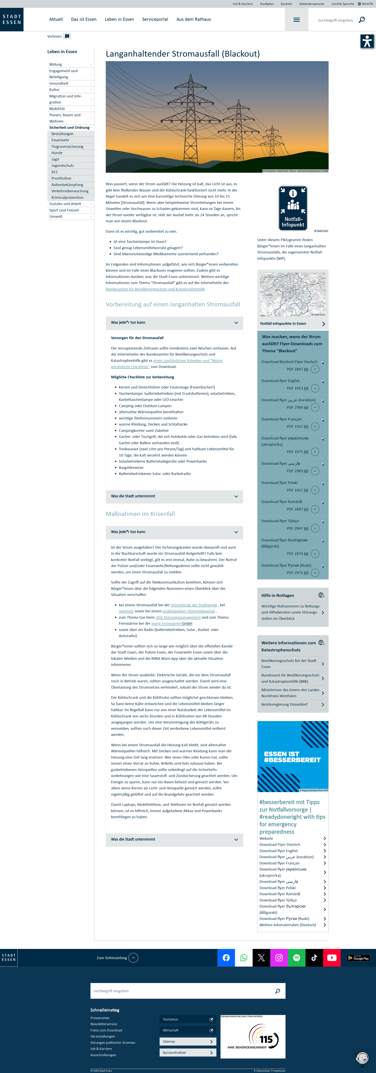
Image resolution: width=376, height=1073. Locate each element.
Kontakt (286, 4)
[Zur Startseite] (12, 19)
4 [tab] (224, 1052)
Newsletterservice (103, 1024)
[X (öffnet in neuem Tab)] (261, 958)
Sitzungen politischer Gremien (112, 1042)
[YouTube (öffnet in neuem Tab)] (332, 958)
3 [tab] (224, 1046)
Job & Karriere (243, 4)
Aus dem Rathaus (193, 19)
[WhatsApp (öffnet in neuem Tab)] (244, 958)
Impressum (279, 1070)
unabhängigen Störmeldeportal (189, 611)
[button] (366, 3)
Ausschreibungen (103, 1055)
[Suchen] (361, 19)
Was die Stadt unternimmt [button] (133, 496)
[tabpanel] (253, 1038)
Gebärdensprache (311, 4)
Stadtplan (267, 4)
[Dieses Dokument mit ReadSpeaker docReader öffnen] (322, 366)
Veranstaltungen (102, 1036)
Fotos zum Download (106, 1030)
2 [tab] (224, 1040)
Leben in (119, 19)
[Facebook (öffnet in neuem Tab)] (226, 958)
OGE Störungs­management (178, 617)
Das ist (84, 19)
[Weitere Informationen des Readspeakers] (67, 36)
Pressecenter (100, 1018)
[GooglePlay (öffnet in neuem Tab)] (358, 958)
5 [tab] (224, 1059)
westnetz (126, 611)
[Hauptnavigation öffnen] (296, 20)
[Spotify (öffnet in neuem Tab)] (297, 958)
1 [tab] (224, 1034)
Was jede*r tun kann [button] (128, 322)
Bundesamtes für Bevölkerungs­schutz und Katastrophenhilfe (155, 288)
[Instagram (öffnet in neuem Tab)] (279, 958)
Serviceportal (155, 19)
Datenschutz (263, 1070)
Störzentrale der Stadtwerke (194, 604)
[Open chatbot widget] (362, 1059)
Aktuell (56, 19)
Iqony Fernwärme (166, 623)
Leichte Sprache (343, 4)
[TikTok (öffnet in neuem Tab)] (314, 958)
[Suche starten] (278, 991)
